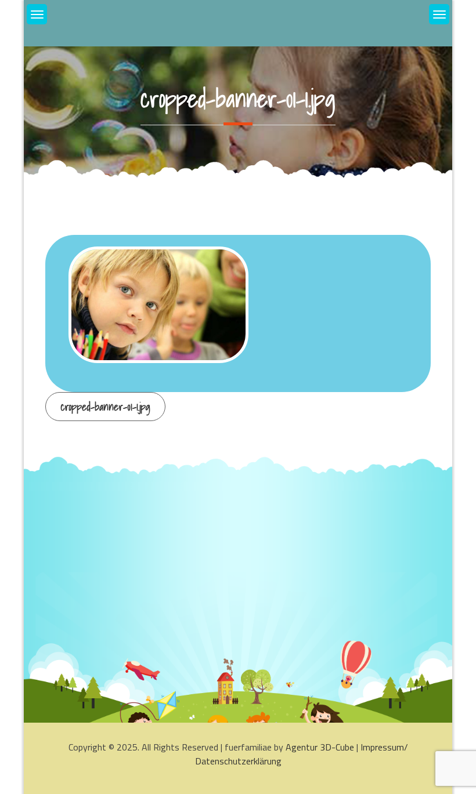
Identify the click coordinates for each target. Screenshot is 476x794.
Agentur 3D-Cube (320, 747)
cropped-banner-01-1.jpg (105, 406)
